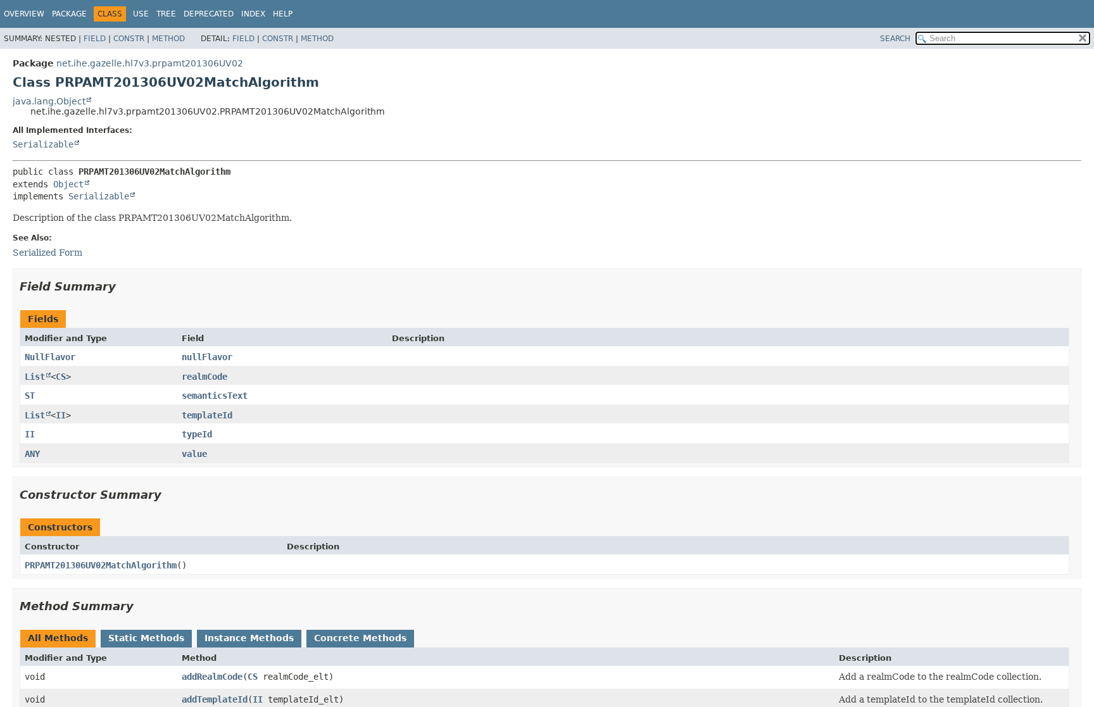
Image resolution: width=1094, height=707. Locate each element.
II (61, 415)
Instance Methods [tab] (249, 638)
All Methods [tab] (58, 638)
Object (68, 184)
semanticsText (215, 396)
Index (253, 13)
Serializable (43, 144)
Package (69, 13)
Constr (128, 38)
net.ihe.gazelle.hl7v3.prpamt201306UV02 (149, 63)
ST (30, 396)
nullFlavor (207, 357)
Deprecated (209, 13)
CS (61, 377)
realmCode (204, 377)
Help (282, 13)
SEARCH (895, 38)
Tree (166, 13)
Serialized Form (47, 252)
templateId (207, 415)
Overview (24, 13)
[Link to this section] (125, 286)
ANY (32, 454)
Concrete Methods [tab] (360, 638)
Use (141, 13)
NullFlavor (50, 357)
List (35, 377)
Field (95, 38)
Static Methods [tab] (146, 638)
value (194, 454)
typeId (197, 434)
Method (168, 38)
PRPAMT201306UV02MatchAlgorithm (101, 565)
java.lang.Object (49, 101)
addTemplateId (215, 699)
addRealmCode (212, 677)
